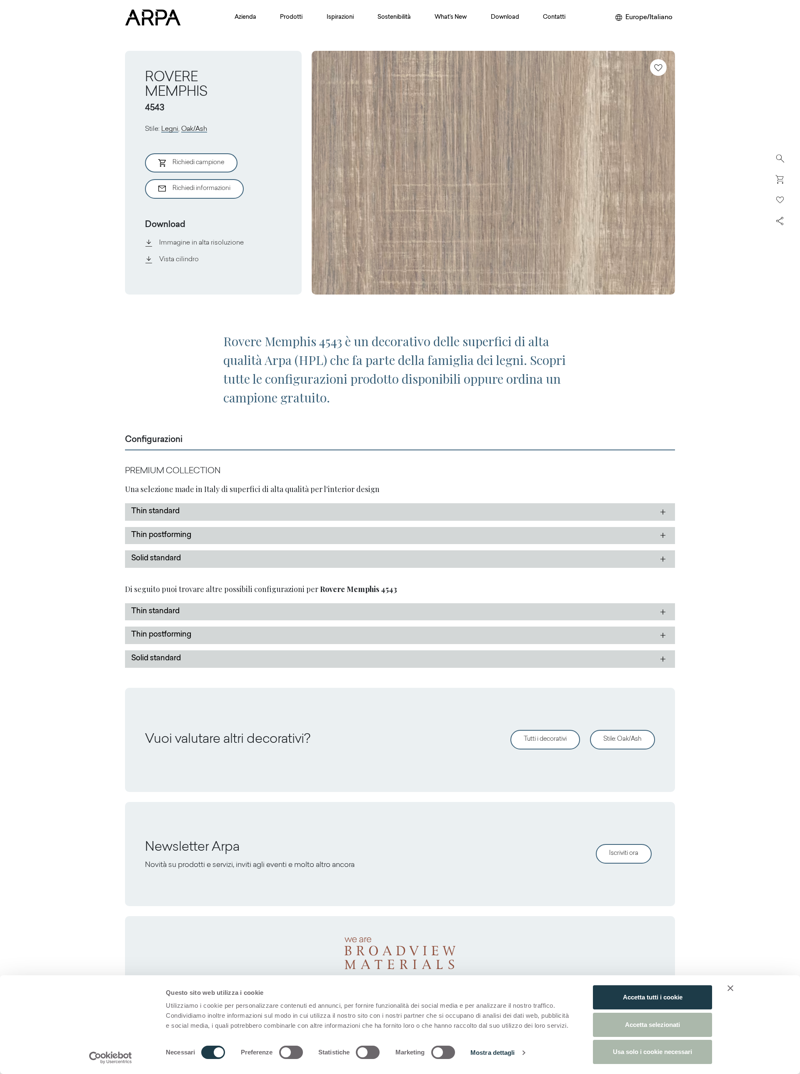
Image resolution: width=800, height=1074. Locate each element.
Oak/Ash (194, 129)
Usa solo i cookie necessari (652, 1051)
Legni (169, 129)
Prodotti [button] (291, 17)
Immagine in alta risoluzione (201, 243)
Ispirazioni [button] (340, 17)
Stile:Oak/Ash (622, 739)
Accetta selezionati (652, 1024)
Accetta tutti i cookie (652, 997)
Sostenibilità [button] (394, 17)
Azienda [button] (245, 17)
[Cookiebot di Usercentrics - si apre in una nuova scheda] (110, 1058)
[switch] (291, 1052)
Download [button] (505, 17)
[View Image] (493, 173)
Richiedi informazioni (201, 188)
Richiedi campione (198, 163)
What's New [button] (451, 17)
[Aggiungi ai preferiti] (658, 67)
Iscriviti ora (623, 853)
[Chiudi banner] (730, 988)
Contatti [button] (554, 17)
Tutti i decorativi (545, 739)
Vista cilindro (179, 259)
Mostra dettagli (492, 1052)
